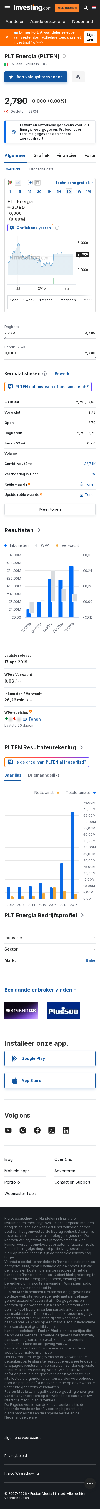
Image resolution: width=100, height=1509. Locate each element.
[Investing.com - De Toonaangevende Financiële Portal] (32, 7)
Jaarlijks (12, 775)
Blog (8, 1159)
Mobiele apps (17, 1170)
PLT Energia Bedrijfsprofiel (40, 915)
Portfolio (12, 1182)
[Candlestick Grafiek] (10, 183)
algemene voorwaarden (24, 1437)
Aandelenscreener (48, 21)
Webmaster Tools (20, 1193)
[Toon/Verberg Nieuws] (37, 183)
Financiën (67, 155)
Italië (91, 960)
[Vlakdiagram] (18, 183)
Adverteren (64, 1170)
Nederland (82, 21)
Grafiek (41, 155)
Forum (91, 155)
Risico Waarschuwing (21, 1473)
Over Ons (63, 1159)
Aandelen (15, 21)
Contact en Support (72, 1182)
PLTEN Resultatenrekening (40, 747)
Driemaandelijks (44, 775)
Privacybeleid (15, 1456)
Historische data (40, 169)
